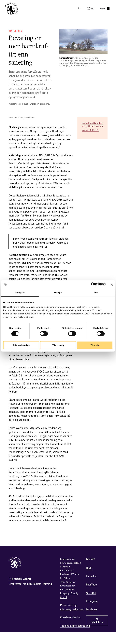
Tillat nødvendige (21, 345)
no (92, 8)
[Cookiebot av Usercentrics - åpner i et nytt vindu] (93, 284)
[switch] (44, 333)
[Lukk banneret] (112, 285)
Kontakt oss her (67, 585)
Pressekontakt (67, 589)
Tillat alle (95, 345)
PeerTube (91, 584)
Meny (102, 8)
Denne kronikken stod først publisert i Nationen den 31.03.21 (92, 126)
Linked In (91, 576)
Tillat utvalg (58, 345)
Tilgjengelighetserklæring (75, 625)
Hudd (89, 568)
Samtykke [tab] (20, 292)
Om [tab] (96, 292)
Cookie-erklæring (70, 617)
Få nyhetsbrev (97, 620)
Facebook (91, 609)
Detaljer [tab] (58, 292)
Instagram (92, 601)
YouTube (91, 593)
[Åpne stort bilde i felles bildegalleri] (83, 41)
